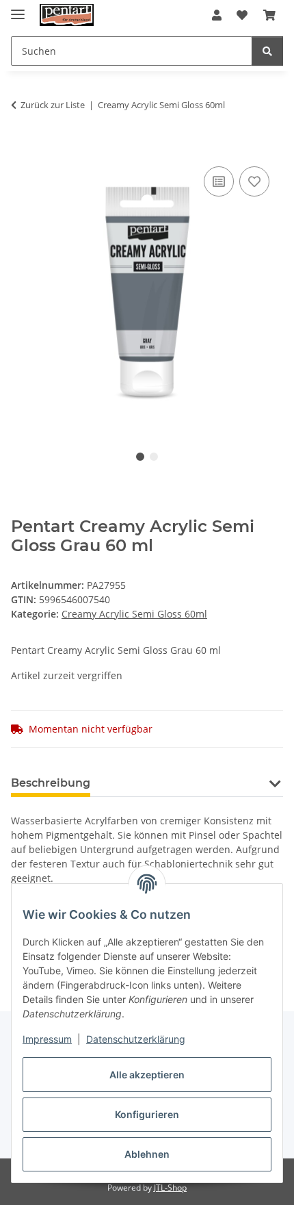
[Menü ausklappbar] (18, 8)
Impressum (47, 1039)
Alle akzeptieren (147, 1074)
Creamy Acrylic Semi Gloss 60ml (134, 613)
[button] (216, 15)
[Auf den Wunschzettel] (254, 181)
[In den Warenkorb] (22, 147)
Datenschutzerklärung (135, 1039)
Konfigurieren (147, 1114)
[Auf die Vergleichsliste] (219, 181)
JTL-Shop (170, 1187)
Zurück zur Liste (53, 105)
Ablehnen (147, 1154)
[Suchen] (267, 51)
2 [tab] (154, 457)
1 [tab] (140, 457)
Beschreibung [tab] (50, 782)
